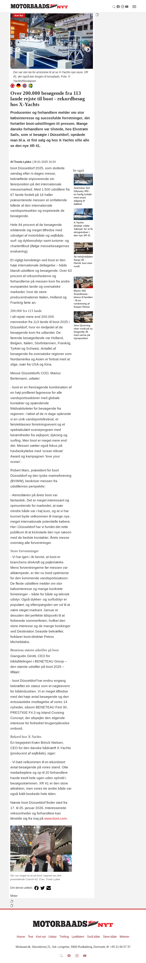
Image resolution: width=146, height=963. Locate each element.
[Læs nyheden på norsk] (24, 85)
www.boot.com (55, 818)
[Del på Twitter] (42, 888)
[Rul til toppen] (141, 958)
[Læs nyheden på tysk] (18, 85)
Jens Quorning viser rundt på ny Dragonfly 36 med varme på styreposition (83, 332)
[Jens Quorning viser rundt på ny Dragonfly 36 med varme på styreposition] (83, 317)
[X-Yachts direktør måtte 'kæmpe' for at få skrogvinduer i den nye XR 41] (83, 214)
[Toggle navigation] (134, 7)
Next (86, 48)
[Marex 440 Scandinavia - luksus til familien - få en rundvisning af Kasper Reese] (83, 282)
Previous (16, 48)
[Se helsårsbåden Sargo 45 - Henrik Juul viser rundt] (83, 248)
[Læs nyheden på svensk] (30, 85)
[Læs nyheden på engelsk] (12, 85)
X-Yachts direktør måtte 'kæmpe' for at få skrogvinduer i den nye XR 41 (83, 229)
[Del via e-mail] (48, 888)
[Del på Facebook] (36, 888)
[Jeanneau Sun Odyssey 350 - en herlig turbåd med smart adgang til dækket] (83, 179)
